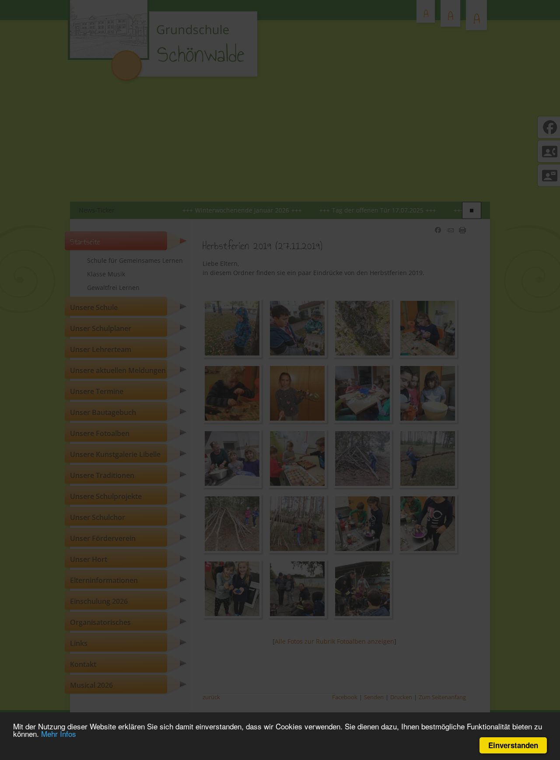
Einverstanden (513, 745)
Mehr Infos (58, 733)
